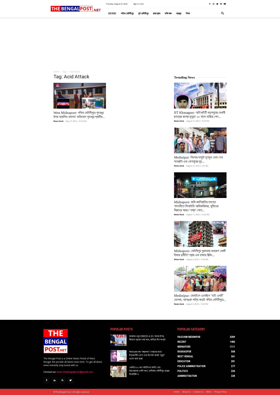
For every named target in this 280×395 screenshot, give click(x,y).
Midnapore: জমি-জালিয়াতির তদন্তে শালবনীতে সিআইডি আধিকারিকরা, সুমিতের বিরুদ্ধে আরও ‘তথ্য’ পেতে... (196, 206)
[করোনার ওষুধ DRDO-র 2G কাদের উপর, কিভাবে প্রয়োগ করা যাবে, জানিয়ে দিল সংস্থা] (118, 340)
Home (56, 71)
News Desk (58, 121)
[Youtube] (225, 4)
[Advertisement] (140, 44)
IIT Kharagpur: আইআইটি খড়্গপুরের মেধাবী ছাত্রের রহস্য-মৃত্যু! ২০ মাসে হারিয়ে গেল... (199, 115)
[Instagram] (214, 4)
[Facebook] (210, 4)
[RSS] (62, 380)
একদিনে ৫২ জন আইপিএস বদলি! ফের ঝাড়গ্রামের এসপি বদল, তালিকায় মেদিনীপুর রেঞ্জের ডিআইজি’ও (149, 371)
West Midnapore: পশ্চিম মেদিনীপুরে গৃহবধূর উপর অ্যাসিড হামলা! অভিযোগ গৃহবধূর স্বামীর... (79, 115)
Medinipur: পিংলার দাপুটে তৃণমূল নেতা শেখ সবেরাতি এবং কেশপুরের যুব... (198, 159)
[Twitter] (217, 4)
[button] (223, 13)
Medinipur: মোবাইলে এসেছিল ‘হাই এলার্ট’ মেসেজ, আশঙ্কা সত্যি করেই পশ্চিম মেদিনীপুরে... (200, 298)
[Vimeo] (221, 4)
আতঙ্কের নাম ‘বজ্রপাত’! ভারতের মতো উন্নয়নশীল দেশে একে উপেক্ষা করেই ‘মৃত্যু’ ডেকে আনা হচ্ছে (147, 355)
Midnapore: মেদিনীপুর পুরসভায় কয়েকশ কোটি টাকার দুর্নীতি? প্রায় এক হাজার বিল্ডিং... (200, 253)
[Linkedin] (54, 380)
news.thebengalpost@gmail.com (75, 371)
